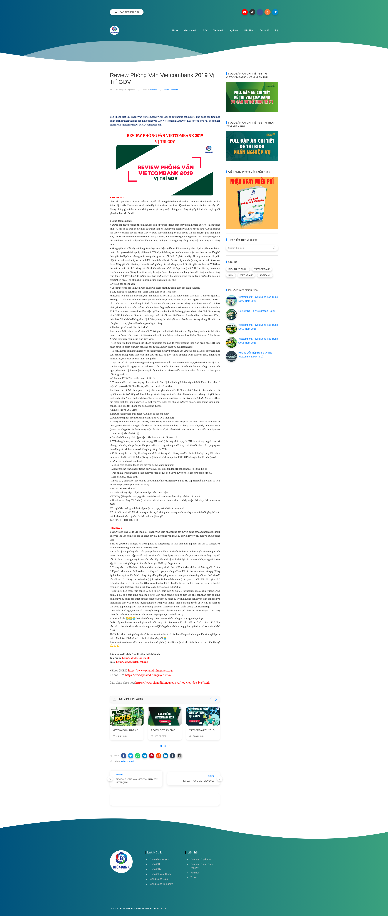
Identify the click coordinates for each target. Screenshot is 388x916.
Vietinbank (218, 30)
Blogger (162, 908)
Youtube (195, 872)
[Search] (276, 30)
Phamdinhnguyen (159, 859)
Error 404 (264, 30)
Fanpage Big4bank (201, 859)
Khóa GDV (156, 869)
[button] (123, 755)
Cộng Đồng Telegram (161, 884)
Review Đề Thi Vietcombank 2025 (131, 730)
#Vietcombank (127, 761)
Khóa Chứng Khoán (161, 874)
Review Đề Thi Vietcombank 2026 (256, 311)
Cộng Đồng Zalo (159, 879)
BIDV (204, 30)
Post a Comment (171, 90)
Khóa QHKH (156, 864)
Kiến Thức (249, 30)
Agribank (233, 30)
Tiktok (194, 877)
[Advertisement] (165, 102)
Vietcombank (190, 30)
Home (175, 30)
